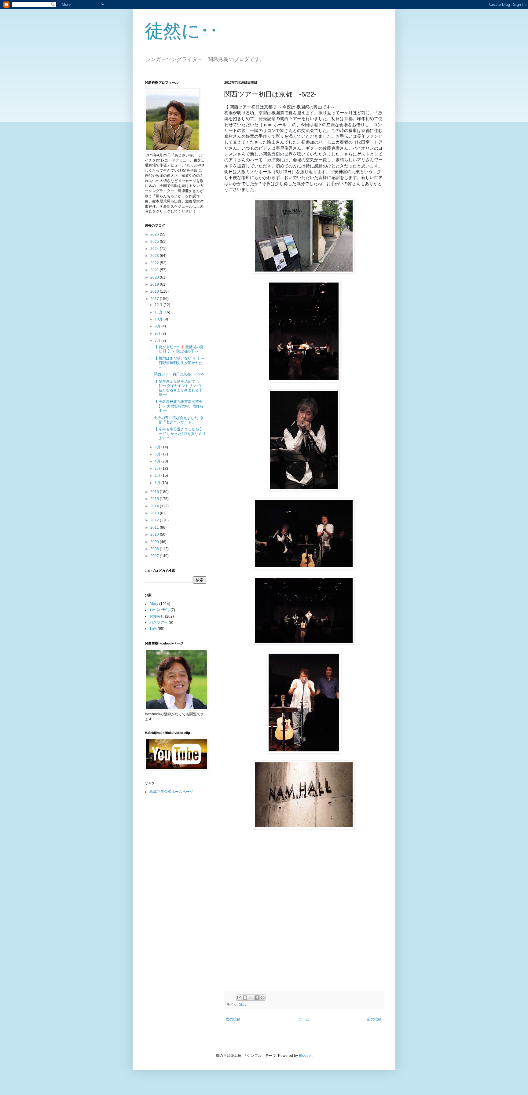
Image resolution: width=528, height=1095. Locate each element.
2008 (155, 549)
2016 (155, 492)
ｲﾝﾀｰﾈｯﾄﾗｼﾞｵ (159, 610)
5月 (158, 454)
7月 (158, 340)
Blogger (305, 1055)
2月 (158, 475)
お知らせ (156, 616)
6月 (158, 447)
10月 (159, 319)
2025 (155, 241)
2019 (155, 284)
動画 (153, 628)
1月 (158, 483)
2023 (155, 256)
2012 (155, 520)
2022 (155, 263)
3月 (158, 468)
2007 (155, 556)
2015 (155, 499)
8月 (158, 333)
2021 (155, 270)
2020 (155, 277)
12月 (159, 305)
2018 (155, 291)
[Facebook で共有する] (257, 998)
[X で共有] (251, 998)
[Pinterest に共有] (262, 998)
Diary (243, 1004)
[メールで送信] (239, 998)
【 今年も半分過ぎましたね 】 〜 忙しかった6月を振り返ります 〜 (180, 433)
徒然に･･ (181, 31)
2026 (155, 234)
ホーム (303, 1019)
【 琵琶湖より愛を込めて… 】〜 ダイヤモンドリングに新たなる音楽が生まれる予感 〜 (179, 388)
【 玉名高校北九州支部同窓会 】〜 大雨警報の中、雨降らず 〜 (179, 406)
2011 (155, 527)
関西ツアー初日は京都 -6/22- (179, 374)
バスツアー (158, 622)
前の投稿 (374, 1019)
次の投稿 (233, 1019)
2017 (155, 299)
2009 (155, 542)
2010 (155, 534)
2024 (155, 248)
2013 (155, 513)
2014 (155, 506)
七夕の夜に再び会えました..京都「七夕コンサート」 (179, 420)
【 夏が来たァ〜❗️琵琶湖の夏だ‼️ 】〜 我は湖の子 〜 (179, 349)
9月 (158, 326)
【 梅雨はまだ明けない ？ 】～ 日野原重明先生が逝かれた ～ (179, 362)
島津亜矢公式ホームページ (171, 792)
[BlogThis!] (245, 998)
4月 (158, 461)
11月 (159, 312)
